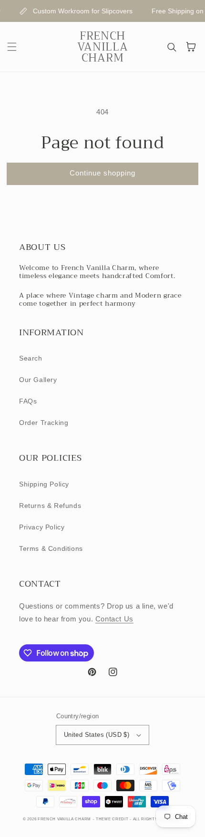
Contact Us (114, 619)
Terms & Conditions (51, 548)
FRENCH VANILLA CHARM (64, 818)
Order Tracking (43, 422)
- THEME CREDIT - (113, 818)
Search (30, 358)
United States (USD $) (96, 734)
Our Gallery (38, 379)
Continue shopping (102, 173)
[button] (11, 46)
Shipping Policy (44, 484)
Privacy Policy (41, 527)
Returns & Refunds (50, 505)
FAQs (28, 401)
